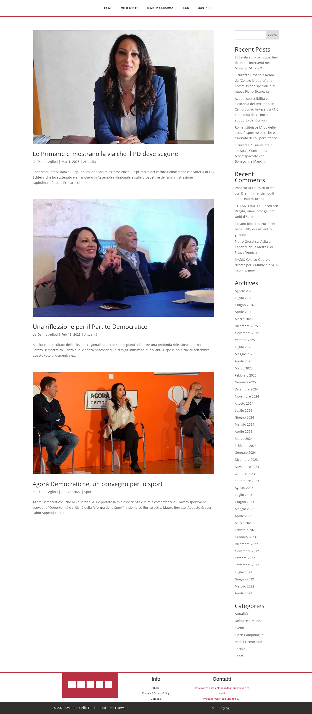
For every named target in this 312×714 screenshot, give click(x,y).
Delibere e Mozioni (249, 621)
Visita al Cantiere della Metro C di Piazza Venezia (254, 247)
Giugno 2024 (244, 417)
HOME (108, 8)
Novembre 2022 (247, 551)
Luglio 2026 (243, 298)
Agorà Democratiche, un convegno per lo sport (98, 484)
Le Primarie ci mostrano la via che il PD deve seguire (105, 154)
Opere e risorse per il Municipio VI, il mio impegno (256, 265)
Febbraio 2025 (245, 375)
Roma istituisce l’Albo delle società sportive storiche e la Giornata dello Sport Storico (256, 132)
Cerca (272, 35)
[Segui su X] (90, 684)
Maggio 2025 (244, 354)
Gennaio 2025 (245, 382)
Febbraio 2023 (245, 530)
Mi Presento (129, 8)
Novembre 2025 (247, 333)
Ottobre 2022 (245, 558)
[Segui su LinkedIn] (99, 684)
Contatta (156, 698)
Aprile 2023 (243, 516)
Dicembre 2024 (246, 389)
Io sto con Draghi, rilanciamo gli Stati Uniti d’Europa (254, 193)
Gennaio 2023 (245, 537)
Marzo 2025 (244, 368)
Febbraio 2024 (245, 445)
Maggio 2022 (244, 586)
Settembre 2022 (247, 565)
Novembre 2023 (247, 466)
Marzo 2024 (244, 438)
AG (228, 708)
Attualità (89, 161)
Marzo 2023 (244, 523)
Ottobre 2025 (245, 340)
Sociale (240, 649)
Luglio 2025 (243, 347)
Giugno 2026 (244, 305)
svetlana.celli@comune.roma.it (221, 698)
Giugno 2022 (244, 579)
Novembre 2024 (247, 396)
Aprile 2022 (243, 593)
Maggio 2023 (244, 509)
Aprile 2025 (243, 361)
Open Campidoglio (249, 635)
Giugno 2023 (244, 502)
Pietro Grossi (244, 241)
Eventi (239, 628)
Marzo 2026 (244, 319)
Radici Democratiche (250, 642)
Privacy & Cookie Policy (155, 693)
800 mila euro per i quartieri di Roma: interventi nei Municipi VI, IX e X (256, 62)
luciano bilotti (245, 223)
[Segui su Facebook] (72, 684)
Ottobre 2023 (245, 474)
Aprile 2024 (243, 431)
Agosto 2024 (244, 403)
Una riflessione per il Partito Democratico (90, 326)
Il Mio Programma (160, 8)
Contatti (205, 8)
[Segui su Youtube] (108, 684)
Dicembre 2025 (246, 326)
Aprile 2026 (243, 312)
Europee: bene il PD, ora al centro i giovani (255, 229)
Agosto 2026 (244, 291)
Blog (185, 8)
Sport (88, 492)
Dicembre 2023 (246, 459)
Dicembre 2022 (246, 544)
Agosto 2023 (244, 487)
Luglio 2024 (243, 410)
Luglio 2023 (243, 495)
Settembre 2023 (247, 481)
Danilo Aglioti (47, 161)
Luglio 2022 (243, 572)
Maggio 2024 (244, 424)
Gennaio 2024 (245, 452)
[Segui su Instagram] (81, 684)
